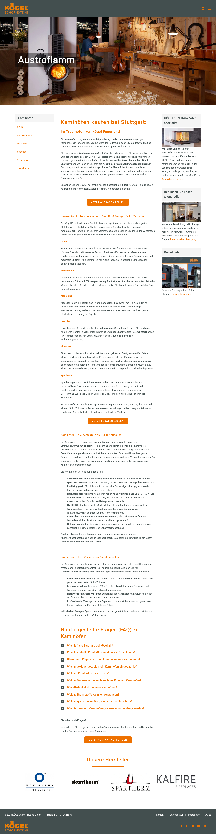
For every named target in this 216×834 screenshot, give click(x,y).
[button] (108, 645)
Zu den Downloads (181, 294)
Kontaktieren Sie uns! (173, 179)
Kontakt (160, 814)
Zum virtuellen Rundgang (183, 239)
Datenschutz (176, 814)
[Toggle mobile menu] (209, 8)
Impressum (194, 814)
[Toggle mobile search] (203, 8)
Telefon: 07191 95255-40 (59, 814)
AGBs (208, 814)
